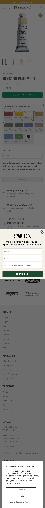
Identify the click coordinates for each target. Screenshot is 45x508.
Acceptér (21, 489)
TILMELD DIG (22, 274)
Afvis (21, 496)
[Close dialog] (41, 232)
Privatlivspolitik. (13, 483)
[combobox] (7, 265)
